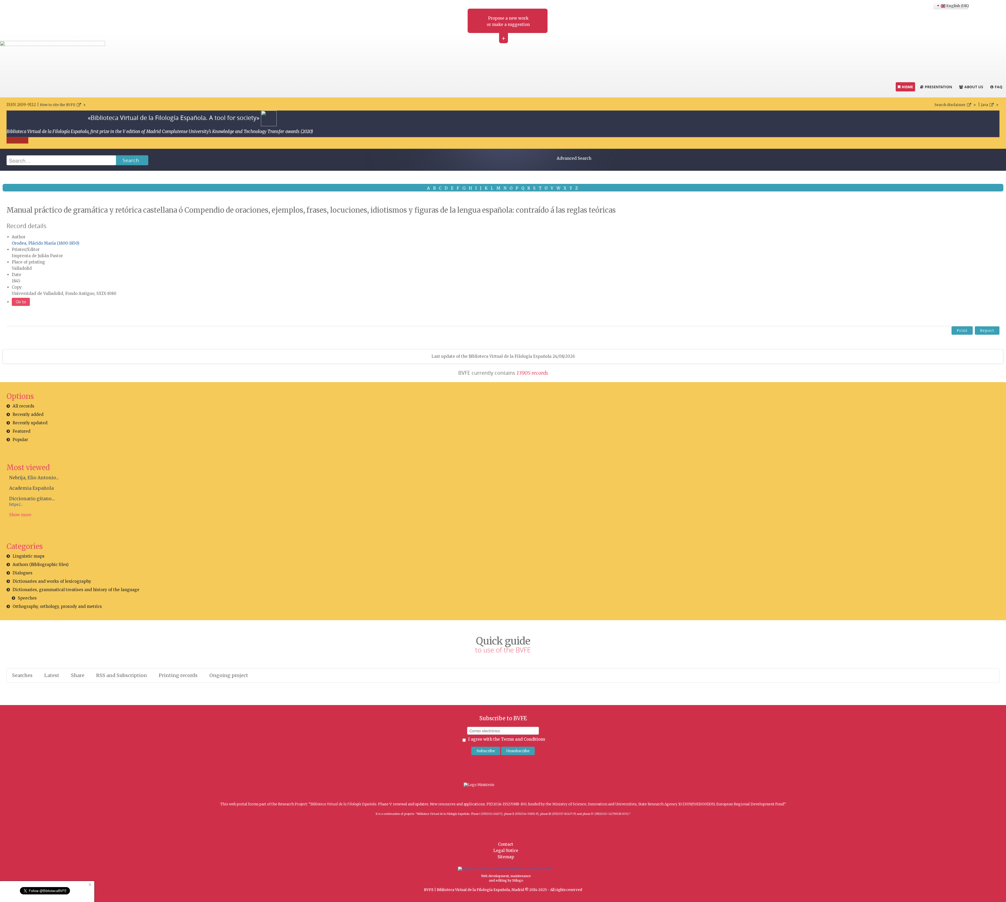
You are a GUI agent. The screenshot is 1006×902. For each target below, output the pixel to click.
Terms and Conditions (523, 739)
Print (962, 330)
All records (23, 406)
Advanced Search (574, 158)
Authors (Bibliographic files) (41, 564)
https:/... (15, 504)
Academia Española (31, 488)
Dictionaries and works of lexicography (52, 581)
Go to (21, 301)
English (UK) (956, 5)
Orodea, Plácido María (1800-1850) (45, 243)
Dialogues (22, 572)
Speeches (27, 598)
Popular (20, 439)
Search (131, 160)
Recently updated (30, 422)
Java (984, 105)
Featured (21, 431)
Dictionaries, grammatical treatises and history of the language (76, 589)
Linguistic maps (29, 556)
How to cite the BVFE (57, 105)
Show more (20, 514)
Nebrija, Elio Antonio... (34, 478)
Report (987, 330)
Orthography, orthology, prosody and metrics (57, 606)
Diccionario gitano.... (32, 499)
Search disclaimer (950, 105)
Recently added (28, 414)
